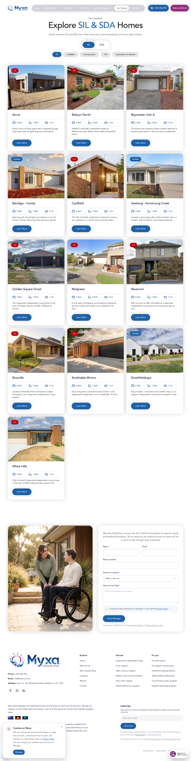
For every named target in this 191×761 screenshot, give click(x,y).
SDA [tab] (102, 44)
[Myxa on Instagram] (17, 690)
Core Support (122, 666)
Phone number (109, 559)
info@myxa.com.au (22, 678)
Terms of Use (161, 751)
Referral (83, 681)
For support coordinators (163, 666)
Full (105, 54)
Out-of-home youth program (164, 681)
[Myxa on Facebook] (10, 690)
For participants (159, 661)
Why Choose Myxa (88, 671)
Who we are (85, 666)
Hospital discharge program (164, 686)
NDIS (84, 724)
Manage (19, 752)
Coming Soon (89, 54)
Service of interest (116, 572)
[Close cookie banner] (62, 727)
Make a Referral (180, 8)
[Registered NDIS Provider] (178, 754)
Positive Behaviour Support (128, 686)
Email (149, 546)
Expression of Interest (125, 54)
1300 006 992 (21, 674)
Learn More (22, 143)
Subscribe (128, 726)
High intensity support (125, 671)
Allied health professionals (163, 676)
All (57, 54)
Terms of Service (152, 625)
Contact (83, 686)
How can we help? (111, 585)
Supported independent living (129, 661)
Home (82, 661)
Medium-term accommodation (129, 676)
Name (110, 546)
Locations (84, 676)
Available (71, 54)
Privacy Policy (162, 609)
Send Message (114, 618)
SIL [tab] (88, 44)
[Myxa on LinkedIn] (23, 690)
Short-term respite (124, 681)
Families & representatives (163, 671)
